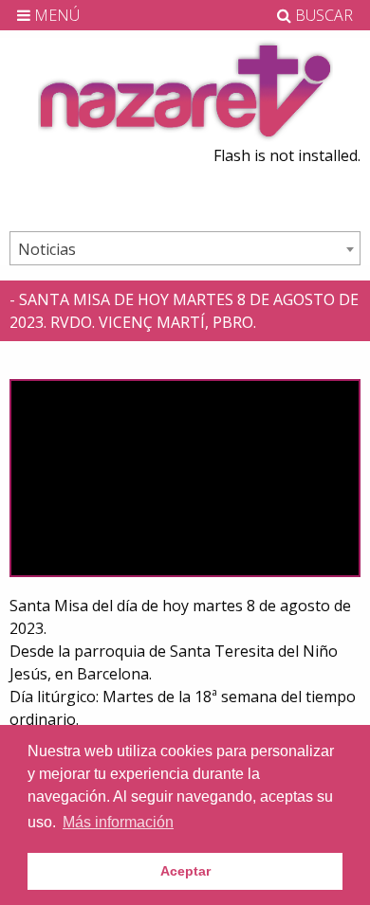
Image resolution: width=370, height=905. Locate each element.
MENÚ (55, 15)
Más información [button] (118, 822)
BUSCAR (322, 15)
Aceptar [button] (185, 870)
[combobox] (185, 248)
